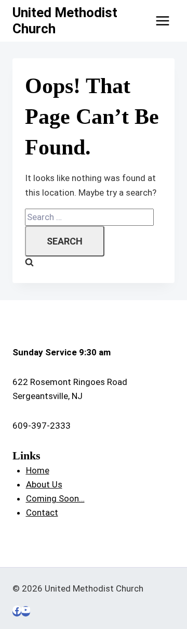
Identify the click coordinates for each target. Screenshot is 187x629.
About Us (44, 484)
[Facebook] (16, 611)
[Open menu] (162, 20)
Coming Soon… (55, 498)
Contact (42, 512)
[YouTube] (25, 611)
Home (37, 470)
